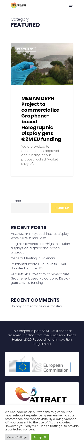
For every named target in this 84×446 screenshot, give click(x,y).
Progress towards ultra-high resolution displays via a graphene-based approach (40, 248)
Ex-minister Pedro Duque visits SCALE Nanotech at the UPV (39, 266)
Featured (25, 49)
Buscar (16, 201)
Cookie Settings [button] (17, 437)
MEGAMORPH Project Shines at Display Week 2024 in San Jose (40, 236)
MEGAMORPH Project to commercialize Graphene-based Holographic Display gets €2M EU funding (40, 278)
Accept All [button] (40, 437)
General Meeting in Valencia (33, 258)
